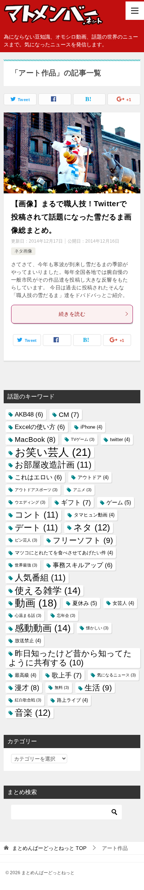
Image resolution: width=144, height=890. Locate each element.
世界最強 (26, 565)
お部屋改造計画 (53, 464)
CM (69, 414)
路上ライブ (72, 700)
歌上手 (67, 675)
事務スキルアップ (83, 565)
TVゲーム (83, 439)
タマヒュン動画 (94, 515)
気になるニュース (116, 675)
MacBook (35, 439)
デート (36, 527)
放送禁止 (28, 640)
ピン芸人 (26, 540)
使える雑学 (47, 590)
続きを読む (72, 314)
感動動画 (43, 628)
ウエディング (30, 502)
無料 (62, 687)
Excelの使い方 (40, 426)
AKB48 (29, 414)
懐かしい (97, 628)
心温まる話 (28, 615)
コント (36, 514)
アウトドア (93, 477)
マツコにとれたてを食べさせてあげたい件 (64, 552)
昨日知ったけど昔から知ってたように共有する (70, 658)
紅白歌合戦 (28, 700)
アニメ (82, 489)
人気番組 (40, 577)
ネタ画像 (23, 251)
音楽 (33, 713)
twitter (120, 439)
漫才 (27, 687)
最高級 (25, 675)
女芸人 (123, 603)
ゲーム (118, 502)
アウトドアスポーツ (36, 489)
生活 (98, 687)
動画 (36, 603)
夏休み (84, 603)
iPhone (91, 427)
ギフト (76, 502)
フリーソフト (83, 540)
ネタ (91, 527)
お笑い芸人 (53, 452)
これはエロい (38, 477)
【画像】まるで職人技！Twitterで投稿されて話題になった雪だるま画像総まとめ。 (71, 217)
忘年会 (66, 615)
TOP (49, 848)
